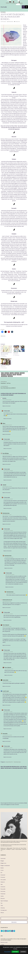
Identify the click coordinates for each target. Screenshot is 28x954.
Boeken (2, 867)
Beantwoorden (7, 406)
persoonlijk (4, 376)
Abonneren (14, 922)
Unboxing (3, 907)
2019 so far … (16, 352)
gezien (14, 374)
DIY (1, 872)
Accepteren (15, 951)
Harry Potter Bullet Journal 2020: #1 (8, 387)
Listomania (3, 12)
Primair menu (26, 6)
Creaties (2, 944)
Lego (2, 884)
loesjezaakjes (5, 680)
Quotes (2, 896)
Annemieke (5, 733)
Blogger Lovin (3, 863)
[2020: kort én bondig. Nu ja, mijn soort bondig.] (6, 348)
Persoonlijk (3, 889)
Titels (2, 905)
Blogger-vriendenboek (5, 865)
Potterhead (3, 893)
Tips (1, 903)
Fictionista (3, 877)
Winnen (2, 912)
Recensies (3, 898)
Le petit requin (6, 691)
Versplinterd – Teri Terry (6, 382)
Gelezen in (3, 882)
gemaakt (3, 374)
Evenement (3, 874)
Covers (2, 870)
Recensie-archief (4, 942)
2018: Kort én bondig (5, 365)
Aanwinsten (3, 858)
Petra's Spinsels (6, 625)
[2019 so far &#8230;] (19, 348)
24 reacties (17, 21)
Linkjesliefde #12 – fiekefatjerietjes (13, 762)
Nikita (4, 423)
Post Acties (3, 891)
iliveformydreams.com (7, 599)
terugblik (10, 376)
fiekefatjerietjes (6, 513)
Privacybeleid (7, 951)
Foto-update (3, 879)
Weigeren (23, 951)
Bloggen (2, 860)
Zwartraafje (4, 7)
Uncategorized (4, 910)
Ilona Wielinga (6, 453)
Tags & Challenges (4, 900)
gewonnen (9, 374)
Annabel (4, 484)
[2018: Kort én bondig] (6, 361)
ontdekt (19, 374)
